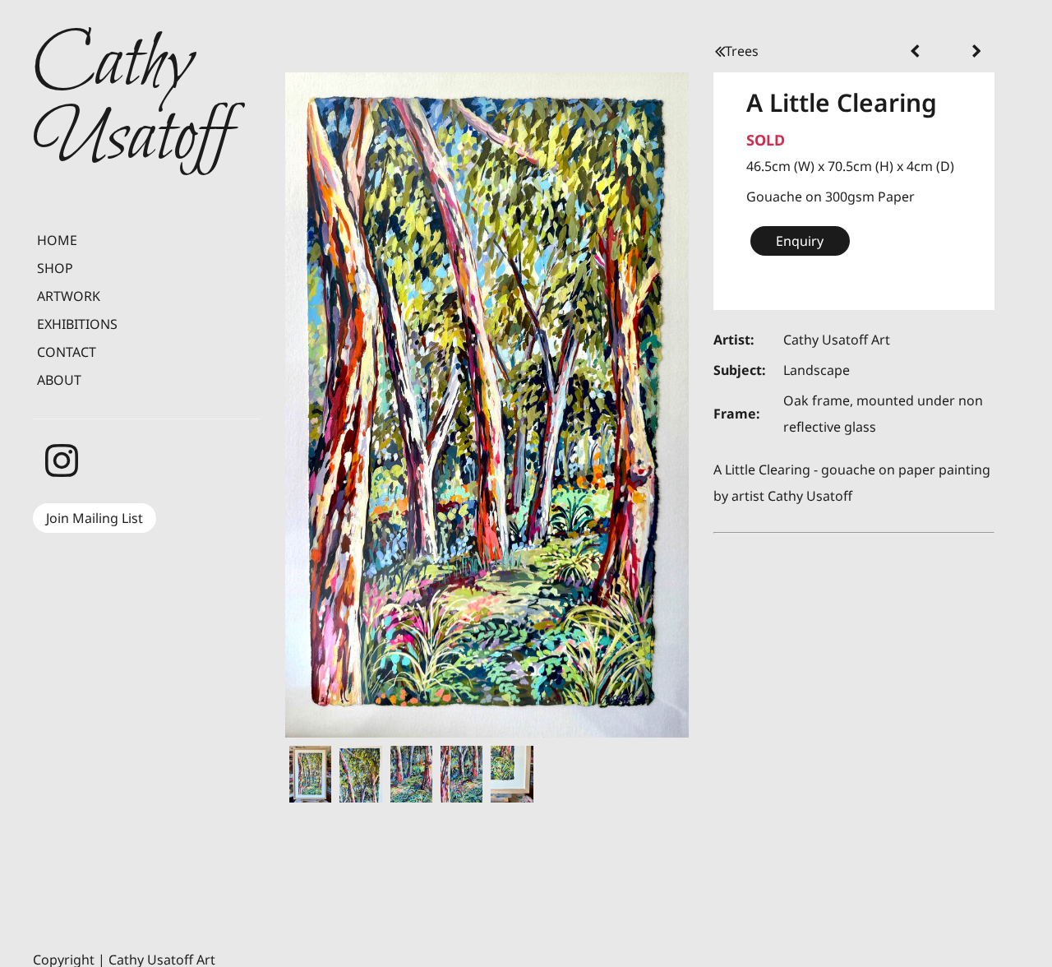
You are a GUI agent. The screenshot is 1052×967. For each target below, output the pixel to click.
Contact (66, 352)
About (59, 380)
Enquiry (800, 241)
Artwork (68, 296)
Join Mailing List (94, 518)
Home (57, 240)
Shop (55, 268)
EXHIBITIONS (77, 324)
